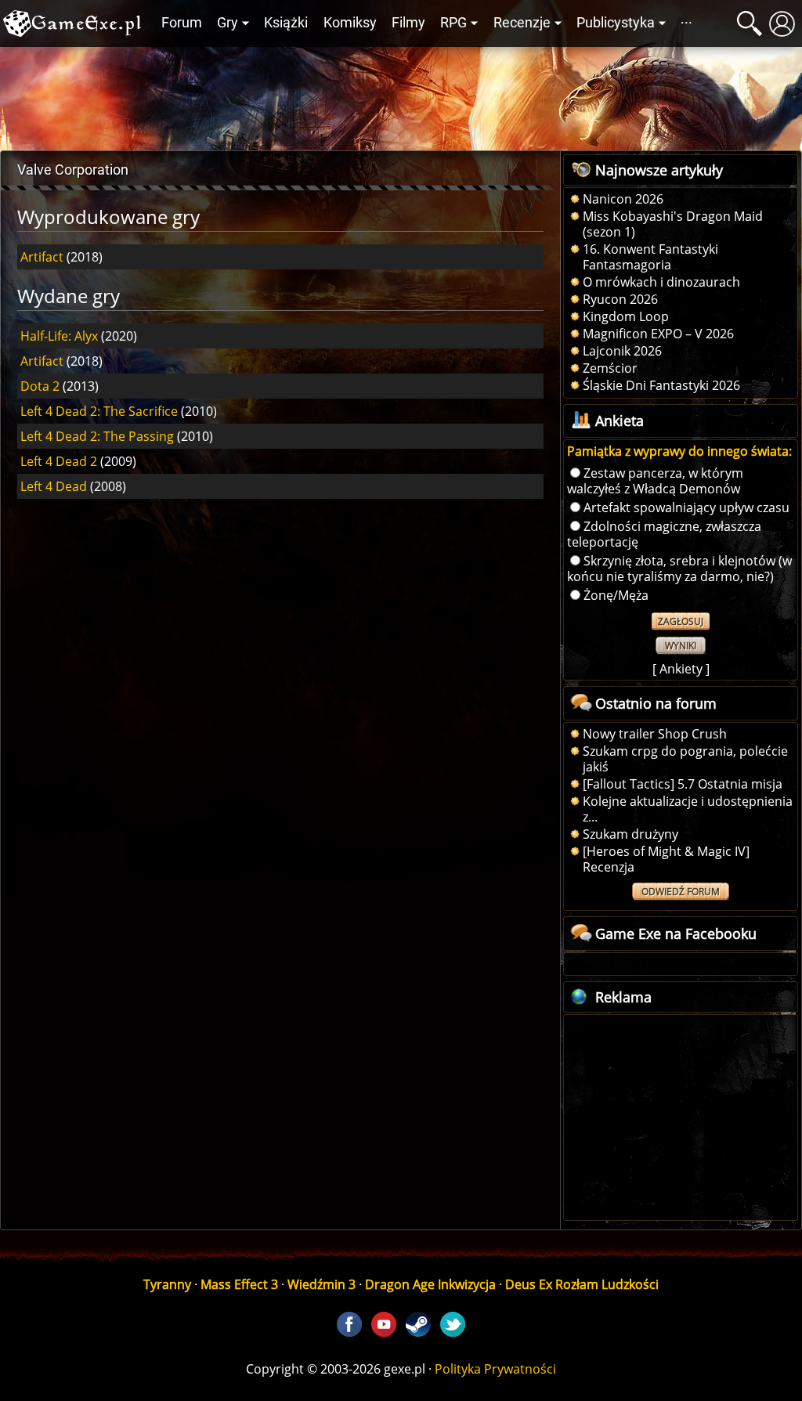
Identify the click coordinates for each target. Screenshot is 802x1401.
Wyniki (680, 645)
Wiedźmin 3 (321, 1284)
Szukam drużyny (630, 834)
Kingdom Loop (626, 316)
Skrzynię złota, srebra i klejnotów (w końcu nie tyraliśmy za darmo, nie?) (679, 568)
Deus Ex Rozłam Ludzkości (582, 1284)
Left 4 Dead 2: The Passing (97, 436)
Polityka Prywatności (495, 1369)
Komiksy (350, 23)
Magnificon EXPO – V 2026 (658, 333)
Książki (286, 23)
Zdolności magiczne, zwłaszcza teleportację (664, 534)
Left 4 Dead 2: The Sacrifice (99, 411)
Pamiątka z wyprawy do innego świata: (679, 451)
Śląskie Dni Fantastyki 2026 (661, 385)
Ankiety (681, 668)
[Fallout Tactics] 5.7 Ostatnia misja (682, 784)
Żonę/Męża (615, 595)
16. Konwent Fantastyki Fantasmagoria (650, 256)
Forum (181, 23)
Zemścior (610, 368)
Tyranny (167, 1284)
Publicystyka (615, 23)
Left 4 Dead (53, 486)
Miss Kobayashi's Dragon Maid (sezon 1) (673, 224)
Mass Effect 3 (239, 1284)
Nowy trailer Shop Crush (655, 733)
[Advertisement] (401, 95)
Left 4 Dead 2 (58, 461)
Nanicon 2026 (623, 199)
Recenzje (522, 23)
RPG (453, 23)
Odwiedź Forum (680, 891)
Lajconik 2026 (622, 350)
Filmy (408, 23)
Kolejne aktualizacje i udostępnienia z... (688, 809)
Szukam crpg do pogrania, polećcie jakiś (685, 758)
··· (686, 23)
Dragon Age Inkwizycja (430, 1284)
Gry (227, 23)
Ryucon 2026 (620, 299)
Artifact (41, 256)
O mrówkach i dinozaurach (661, 282)
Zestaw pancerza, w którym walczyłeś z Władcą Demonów (655, 480)
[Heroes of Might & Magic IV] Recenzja (666, 859)
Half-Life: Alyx (59, 336)
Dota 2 (40, 386)
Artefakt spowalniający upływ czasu (686, 507)
